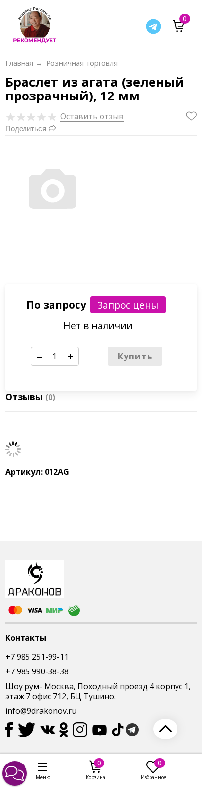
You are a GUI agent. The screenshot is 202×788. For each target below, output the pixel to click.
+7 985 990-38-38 (37, 671)
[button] (14, 773)
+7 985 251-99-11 (37, 656)
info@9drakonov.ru (40, 710)
